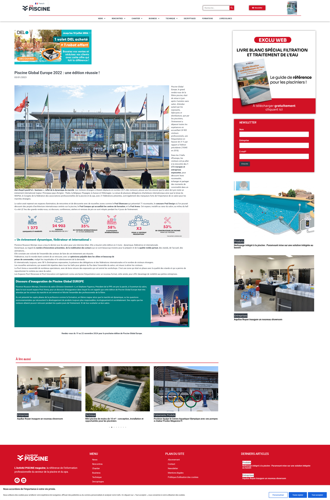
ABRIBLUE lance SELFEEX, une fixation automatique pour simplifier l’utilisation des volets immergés (182, 419)
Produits (246, 462)
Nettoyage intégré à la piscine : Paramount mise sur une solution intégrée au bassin (273, 246)
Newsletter (173, 468)
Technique (170, 18)
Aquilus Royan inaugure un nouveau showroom (258, 319)
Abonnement (174, 459)
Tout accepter (317, 495)
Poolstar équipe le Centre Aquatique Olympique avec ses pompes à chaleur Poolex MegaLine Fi (117, 419)
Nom (241, 130)
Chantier (136, 18)
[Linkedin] (23, 480)
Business (153, 18)
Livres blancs (225, 18)
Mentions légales (175, 472)
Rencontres (117, 18)
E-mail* (242, 152)
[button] (17, 394)
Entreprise (244, 140)
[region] (165, 492)
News (100, 18)
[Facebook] (17, 480)
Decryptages (190, 18)
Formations (207, 18)
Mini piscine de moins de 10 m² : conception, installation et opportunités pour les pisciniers (46, 419)
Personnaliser (278, 495)
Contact (171, 464)
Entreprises (248, 475)
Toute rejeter (297, 495)
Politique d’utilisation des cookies (183, 477)
